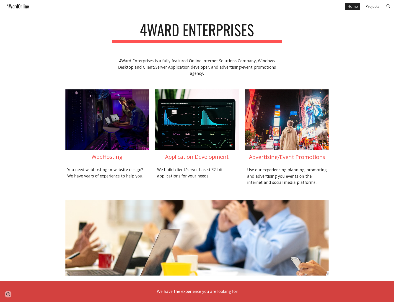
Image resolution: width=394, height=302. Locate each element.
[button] (388, 6)
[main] (197, 32)
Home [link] (352, 6)
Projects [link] (372, 6)
